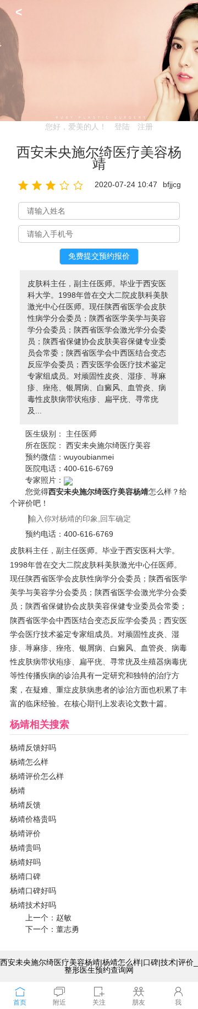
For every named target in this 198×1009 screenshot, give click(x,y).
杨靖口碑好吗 (33, 890)
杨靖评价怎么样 (37, 776)
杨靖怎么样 (29, 761)
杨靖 (17, 790)
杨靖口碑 (25, 876)
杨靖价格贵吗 (33, 819)
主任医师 (81, 433)
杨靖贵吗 (25, 847)
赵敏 (64, 917)
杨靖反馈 (25, 804)
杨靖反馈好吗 (33, 747)
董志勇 (67, 929)
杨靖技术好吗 (33, 905)
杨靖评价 (25, 833)
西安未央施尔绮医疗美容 (108, 445)
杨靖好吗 (25, 862)
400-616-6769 (88, 468)
